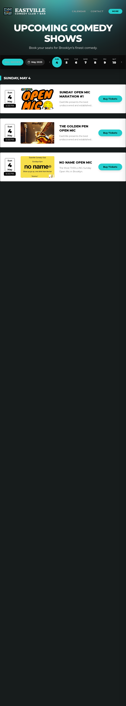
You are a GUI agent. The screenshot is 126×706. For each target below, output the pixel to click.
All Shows (12, 62)
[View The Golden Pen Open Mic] (37, 133)
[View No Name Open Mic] (37, 167)
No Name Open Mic (75, 162)
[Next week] (121, 62)
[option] (57, 62)
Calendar (79, 11)
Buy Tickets (110, 98)
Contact (97, 11)
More (115, 11)
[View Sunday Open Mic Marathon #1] (38, 99)
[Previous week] (49, 62)
